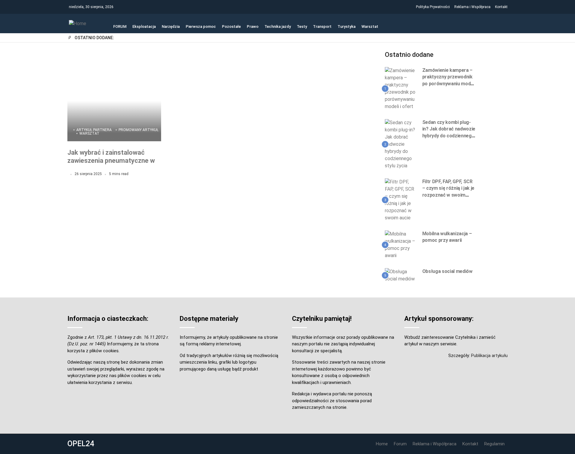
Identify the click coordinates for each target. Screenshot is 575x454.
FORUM (119, 26)
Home (382, 444)
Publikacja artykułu (489, 355)
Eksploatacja (144, 26)
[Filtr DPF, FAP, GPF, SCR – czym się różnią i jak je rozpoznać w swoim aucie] (401, 200)
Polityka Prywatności (433, 7)
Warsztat (369, 26)
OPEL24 (80, 443)
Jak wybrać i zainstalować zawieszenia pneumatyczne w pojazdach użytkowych (111, 161)
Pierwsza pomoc (201, 26)
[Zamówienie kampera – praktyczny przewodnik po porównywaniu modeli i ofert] (401, 88)
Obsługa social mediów (447, 271)
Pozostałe (231, 26)
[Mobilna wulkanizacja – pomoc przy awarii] (401, 245)
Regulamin (494, 444)
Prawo (252, 26)
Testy (302, 26)
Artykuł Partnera (94, 130)
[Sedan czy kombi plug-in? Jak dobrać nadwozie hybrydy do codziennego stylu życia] (401, 144)
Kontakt (501, 7)
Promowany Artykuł (138, 130)
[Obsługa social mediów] (401, 275)
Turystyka (346, 26)
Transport (322, 26)
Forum (400, 444)
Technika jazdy (277, 26)
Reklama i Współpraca (472, 7)
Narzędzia (171, 26)
